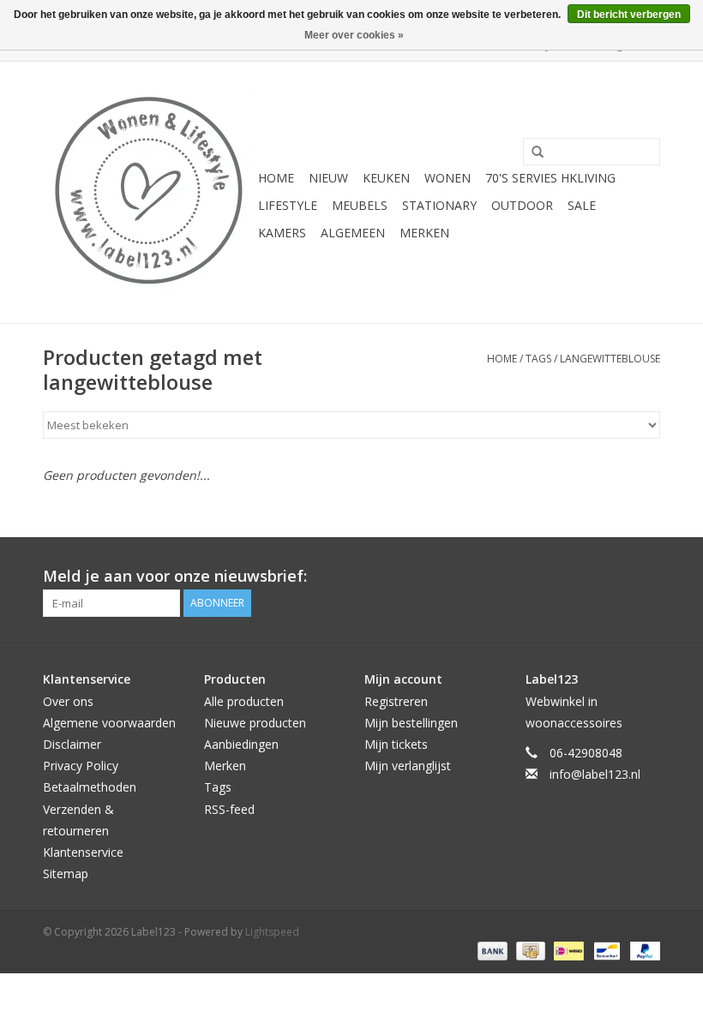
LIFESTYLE (287, 205)
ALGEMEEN (353, 232)
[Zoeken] (531, 152)
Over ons (68, 701)
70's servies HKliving (550, 178)
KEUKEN (386, 178)
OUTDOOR (522, 205)
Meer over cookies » (354, 35)
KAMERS (282, 232)
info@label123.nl (595, 774)
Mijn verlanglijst (407, 765)
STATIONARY (439, 205)
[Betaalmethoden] (491, 949)
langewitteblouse (610, 358)
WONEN (447, 178)
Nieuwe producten (255, 723)
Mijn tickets (396, 744)
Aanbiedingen (241, 744)
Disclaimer (72, 744)
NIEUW (328, 178)
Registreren (396, 701)
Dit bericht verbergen (629, 15)
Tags (538, 358)
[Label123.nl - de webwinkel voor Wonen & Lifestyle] (148, 192)
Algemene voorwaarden (109, 723)
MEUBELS (360, 205)
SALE (582, 205)
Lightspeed (272, 931)
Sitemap (65, 873)
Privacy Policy (80, 765)
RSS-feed (229, 809)
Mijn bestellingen (411, 723)
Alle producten (244, 701)
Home (276, 178)
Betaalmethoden (89, 787)
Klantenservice (83, 852)
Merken (424, 232)
